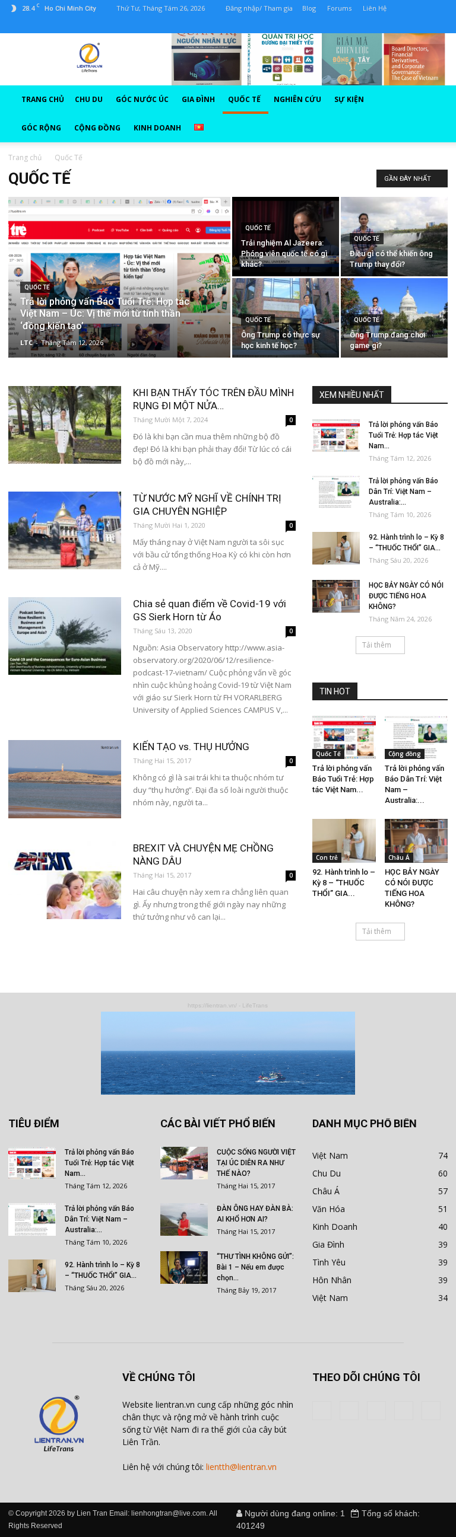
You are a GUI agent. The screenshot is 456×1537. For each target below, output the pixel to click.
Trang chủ (42, 99)
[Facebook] (17, 25)
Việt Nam (330, 1155)
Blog (309, 8)
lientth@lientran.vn (241, 1466)
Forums (339, 8)
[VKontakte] (76, 25)
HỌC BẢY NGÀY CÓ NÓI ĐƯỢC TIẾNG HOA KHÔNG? (406, 596)
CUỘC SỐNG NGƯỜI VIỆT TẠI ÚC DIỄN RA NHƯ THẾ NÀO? (256, 1163)
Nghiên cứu (297, 99)
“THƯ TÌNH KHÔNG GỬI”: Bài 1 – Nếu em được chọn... (255, 1267)
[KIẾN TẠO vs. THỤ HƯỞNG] (64, 779)
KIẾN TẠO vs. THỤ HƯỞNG (191, 746)
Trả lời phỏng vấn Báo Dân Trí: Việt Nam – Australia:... (403, 491)
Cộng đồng (97, 128)
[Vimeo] (56, 25)
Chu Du (89, 99)
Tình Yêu (329, 1262)
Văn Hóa (328, 1208)
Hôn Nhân (332, 1280)
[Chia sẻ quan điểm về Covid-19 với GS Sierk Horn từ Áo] (64, 636)
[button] (425, 114)
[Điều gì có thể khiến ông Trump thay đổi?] (394, 236)
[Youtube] (95, 25)
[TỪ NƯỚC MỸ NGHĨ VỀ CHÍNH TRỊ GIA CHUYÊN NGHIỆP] (64, 530)
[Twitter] (37, 25)
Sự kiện (349, 99)
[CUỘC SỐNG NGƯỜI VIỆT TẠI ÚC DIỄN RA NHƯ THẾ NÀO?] (184, 1163)
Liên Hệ (375, 8)
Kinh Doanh (334, 1226)
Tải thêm (376, 645)
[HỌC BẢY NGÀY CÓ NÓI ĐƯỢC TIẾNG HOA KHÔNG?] (336, 596)
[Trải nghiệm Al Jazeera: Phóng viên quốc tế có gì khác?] (285, 236)
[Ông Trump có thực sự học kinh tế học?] (285, 318)
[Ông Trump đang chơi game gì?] (394, 318)
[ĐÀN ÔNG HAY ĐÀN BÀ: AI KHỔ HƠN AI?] (184, 1219)
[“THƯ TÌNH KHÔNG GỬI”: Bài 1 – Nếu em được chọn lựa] (184, 1267)
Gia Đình (198, 99)
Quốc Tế (244, 99)
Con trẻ (327, 857)
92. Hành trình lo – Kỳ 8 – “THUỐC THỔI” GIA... (343, 883)
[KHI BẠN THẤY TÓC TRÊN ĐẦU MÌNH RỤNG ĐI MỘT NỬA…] (64, 425)
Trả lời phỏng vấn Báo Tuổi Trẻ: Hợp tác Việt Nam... (403, 435)
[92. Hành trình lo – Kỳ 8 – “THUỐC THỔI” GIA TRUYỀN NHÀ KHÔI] (336, 548)
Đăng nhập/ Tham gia (259, 8)
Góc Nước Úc (142, 99)
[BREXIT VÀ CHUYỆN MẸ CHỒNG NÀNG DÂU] (64, 880)
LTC (26, 342)
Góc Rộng (41, 128)
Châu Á (399, 857)
